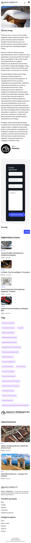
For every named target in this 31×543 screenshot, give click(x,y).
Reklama (3, 507)
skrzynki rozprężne (8, 371)
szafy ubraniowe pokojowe (10, 386)
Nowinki (3, 250)
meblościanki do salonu (9, 337)
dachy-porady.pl (15, 539)
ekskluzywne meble (8, 323)
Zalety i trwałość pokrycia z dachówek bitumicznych (14, 447)
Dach (2, 29)
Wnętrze (3, 286)
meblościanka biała (8, 333)
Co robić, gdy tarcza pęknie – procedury (15, 272)
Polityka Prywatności (7, 513)
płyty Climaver (21, 366)
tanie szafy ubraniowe (9, 396)
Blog (2, 502)
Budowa (3, 269)
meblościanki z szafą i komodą (11, 347)
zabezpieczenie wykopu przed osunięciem (15, 405)
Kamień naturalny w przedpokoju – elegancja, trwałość (13, 290)
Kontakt (3, 505)
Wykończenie (5, 523)
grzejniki (20, 328)
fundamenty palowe (8, 328)
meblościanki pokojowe (9, 342)
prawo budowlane (7, 366)
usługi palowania (7, 400)
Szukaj (4, 227)
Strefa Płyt (4, 510)
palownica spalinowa (8, 362)
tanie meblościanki (8, 391)
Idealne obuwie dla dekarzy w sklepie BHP (14, 309)
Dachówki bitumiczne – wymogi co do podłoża (14, 475)
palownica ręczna (7, 357)
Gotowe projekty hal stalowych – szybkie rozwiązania (12, 254)
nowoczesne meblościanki (10, 352)
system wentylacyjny (8, 376)
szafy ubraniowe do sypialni (10, 381)
